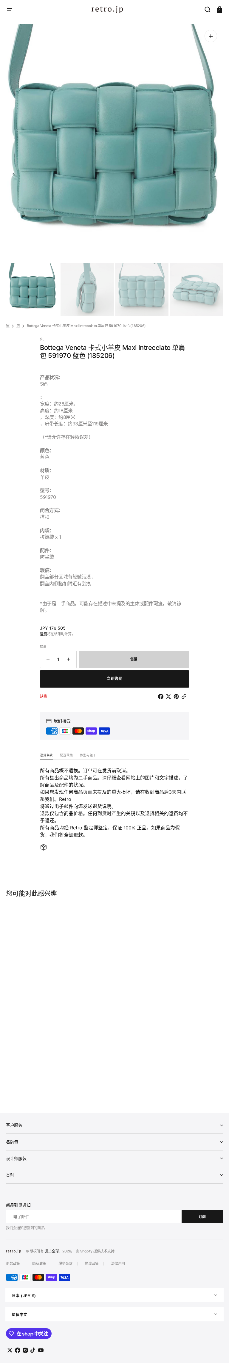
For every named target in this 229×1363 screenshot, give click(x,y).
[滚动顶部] (216, 1350)
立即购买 (114, 678)
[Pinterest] (177, 696)
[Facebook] (162, 696)
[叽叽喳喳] (170, 696)
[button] (9, 9)
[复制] (185, 696)
